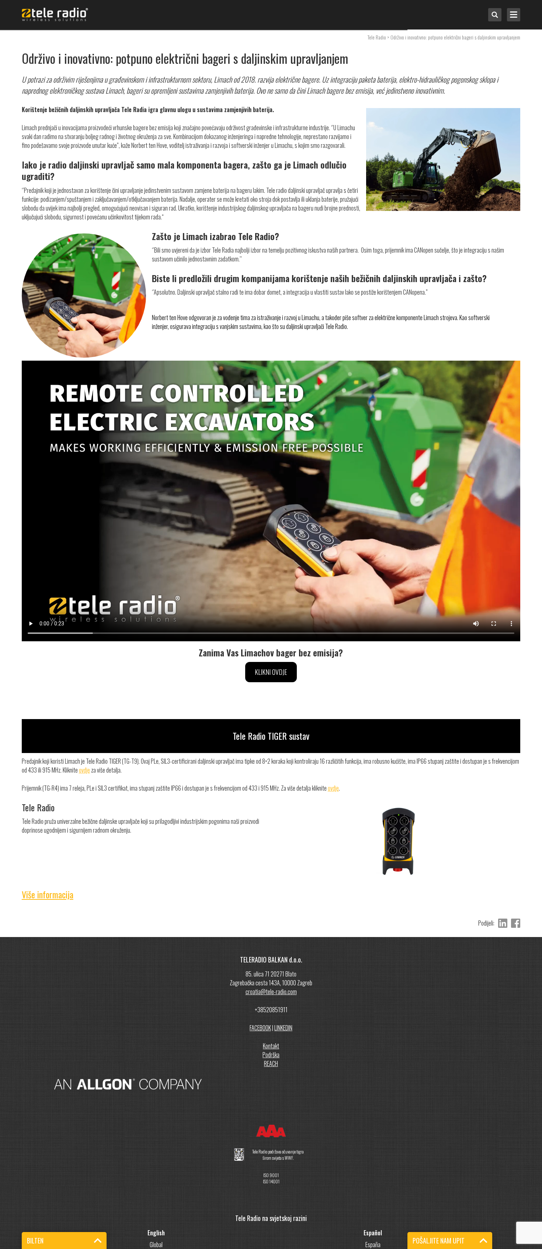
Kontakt (271, 1045)
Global (156, 1244)
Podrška (271, 1054)
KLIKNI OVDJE (271, 672)
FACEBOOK (260, 1027)
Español (373, 1232)
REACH (271, 1063)
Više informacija (47, 894)
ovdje (84, 770)
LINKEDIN (283, 1027)
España (373, 1244)
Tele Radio (377, 37)
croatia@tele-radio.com (271, 991)
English (156, 1232)
